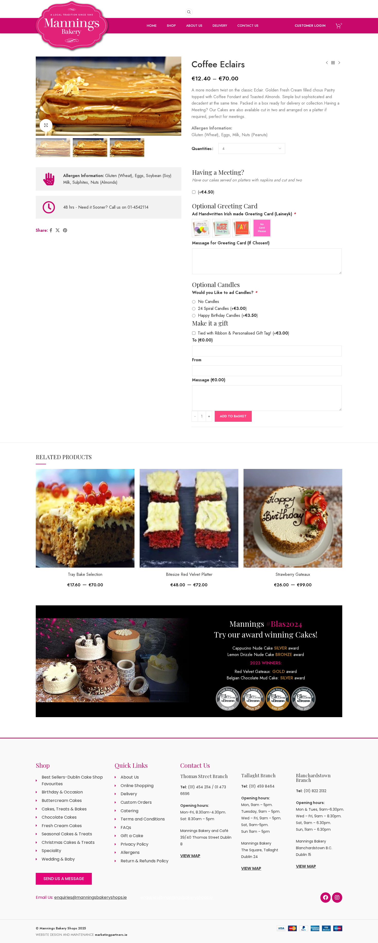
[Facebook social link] (51, 230)
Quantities (202, 149)
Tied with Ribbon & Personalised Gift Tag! (243, 333)
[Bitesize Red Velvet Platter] (189, 518)
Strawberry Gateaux (293, 574)
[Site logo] (72, 34)
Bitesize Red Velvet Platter (189, 574)
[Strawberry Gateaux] (293, 518)
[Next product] (339, 63)
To (202, 340)
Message (208, 380)
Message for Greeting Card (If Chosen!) (230, 243)
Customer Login (310, 25)
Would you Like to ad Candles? (224, 292)
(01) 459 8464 (262, 786)
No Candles (208, 301)
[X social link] (57, 230)
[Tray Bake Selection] (85, 518)
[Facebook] (325, 897)
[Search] (189, 12)
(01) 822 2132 (315, 790)
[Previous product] (327, 63)
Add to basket (233, 416)
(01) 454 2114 (199, 787)
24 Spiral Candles (222, 308)
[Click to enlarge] (46, 125)
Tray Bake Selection (85, 574)
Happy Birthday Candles (228, 315)
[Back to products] (333, 63)
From (196, 360)
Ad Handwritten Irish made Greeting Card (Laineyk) (244, 214)
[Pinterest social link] (65, 230)
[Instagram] (337, 897)
